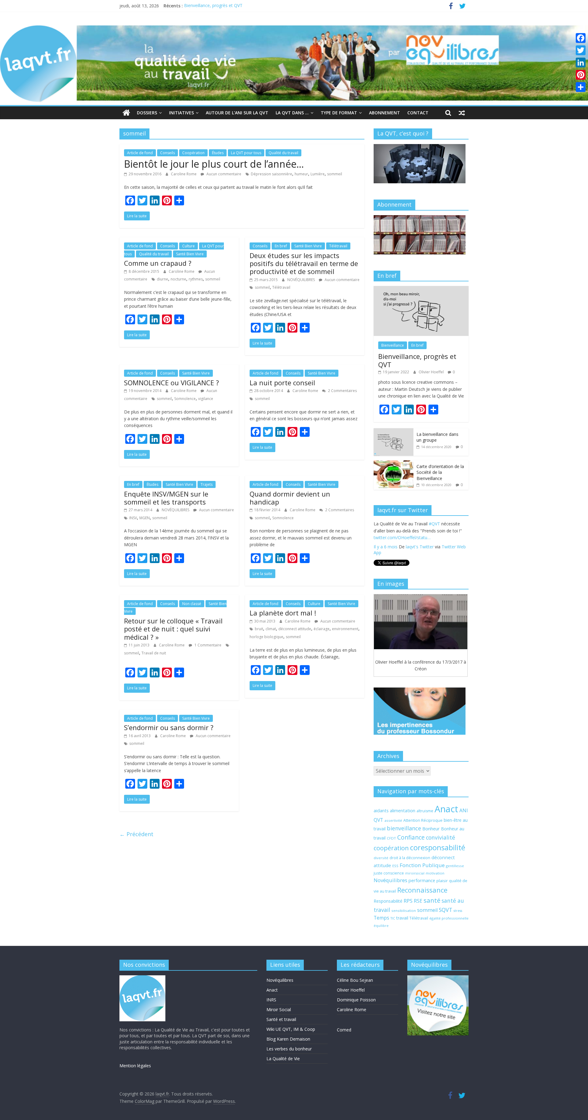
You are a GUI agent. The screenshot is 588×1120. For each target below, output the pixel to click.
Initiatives (181, 113)
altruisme (425, 810)
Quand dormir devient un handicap (290, 497)
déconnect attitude (294, 628)
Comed (344, 1030)
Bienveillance (392, 345)
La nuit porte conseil (282, 382)
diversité (381, 857)
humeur (301, 174)
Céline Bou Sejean (355, 980)
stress (458, 911)
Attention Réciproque (423, 820)
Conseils (167, 152)
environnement (345, 628)
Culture (188, 246)
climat (271, 628)
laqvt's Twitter (420, 553)
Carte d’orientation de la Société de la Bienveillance (440, 472)
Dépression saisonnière (271, 174)
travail (402, 918)
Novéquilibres (390, 880)
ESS (395, 865)
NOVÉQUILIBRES (301, 279)
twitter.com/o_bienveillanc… (429, 544)
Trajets (207, 484)
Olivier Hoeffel (432, 372)
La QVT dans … (292, 113)
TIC (392, 918)
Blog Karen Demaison (288, 1039)
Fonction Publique (422, 865)
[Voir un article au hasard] (462, 112)
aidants (381, 810)
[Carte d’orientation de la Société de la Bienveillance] (393, 464)
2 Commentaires (342, 390)
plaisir (442, 880)
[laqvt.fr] (294, 29)
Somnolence (185, 398)
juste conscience (389, 873)
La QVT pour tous (246, 152)
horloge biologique (266, 636)
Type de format (339, 113)
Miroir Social (278, 1009)
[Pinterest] (581, 75)
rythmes (196, 279)
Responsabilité (388, 901)
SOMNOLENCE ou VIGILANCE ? (171, 382)
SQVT (445, 909)
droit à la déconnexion (410, 857)
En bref (281, 246)
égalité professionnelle (449, 918)
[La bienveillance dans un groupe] (393, 431)
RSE (418, 900)
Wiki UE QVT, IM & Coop (290, 1029)
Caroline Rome (184, 174)
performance (422, 880)
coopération (391, 848)
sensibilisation (403, 910)
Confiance (411, 837)
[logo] (142, 978)
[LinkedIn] (581, 62)
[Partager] (581, 87)
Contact (417, 113)
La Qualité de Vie (283, 1058)
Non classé (191, 603)
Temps (381, 917)
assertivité (393, 820)
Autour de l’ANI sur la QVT (237, 113)
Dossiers (147, 113)
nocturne (178, 279)
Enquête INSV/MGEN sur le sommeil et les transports (166, 497)
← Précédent (136, 834)
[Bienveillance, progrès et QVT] (421, 289)
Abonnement (384, 113)
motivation (435, 873)
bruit (259, 628)
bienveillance (404, 828)
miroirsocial (414, 873)
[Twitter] (581, 50)
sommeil (334, 174)
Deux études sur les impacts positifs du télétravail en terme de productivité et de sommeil (304, 263)
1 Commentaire (207, 645)
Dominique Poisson (356, 1000)
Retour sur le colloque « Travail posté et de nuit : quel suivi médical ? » (173, 629)
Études (218, 152)
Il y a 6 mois (386, 553)
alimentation (402, 810)
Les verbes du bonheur (289, 1049)
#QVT (379, 537)
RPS (408, 900)
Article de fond (140, 152)
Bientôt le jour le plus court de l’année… (214, 163)
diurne (162, 279)
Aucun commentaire (223, 174)
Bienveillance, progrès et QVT (213, 6)
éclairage (322, 628)
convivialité (440, 837)
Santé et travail (281, 1019)
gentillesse (455, 865)
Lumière (318, 174)
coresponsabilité (437, 847)
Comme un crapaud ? (157, 263)
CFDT (391, 838)
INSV (133, 517)
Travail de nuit (153, 653)
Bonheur (431, 828)
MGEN (144, 517)
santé (432, 900)
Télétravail (338, 246)
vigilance (205, 398)
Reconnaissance (422, 890)
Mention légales (135, 1066)
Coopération (193, 152)
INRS (271, 1000)
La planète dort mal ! (283, 612)
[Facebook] (581, 38)
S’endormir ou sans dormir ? (168, 727)
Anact (446, 809)
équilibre (381, 926)
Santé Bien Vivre (190, 254)
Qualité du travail (283, 152)
